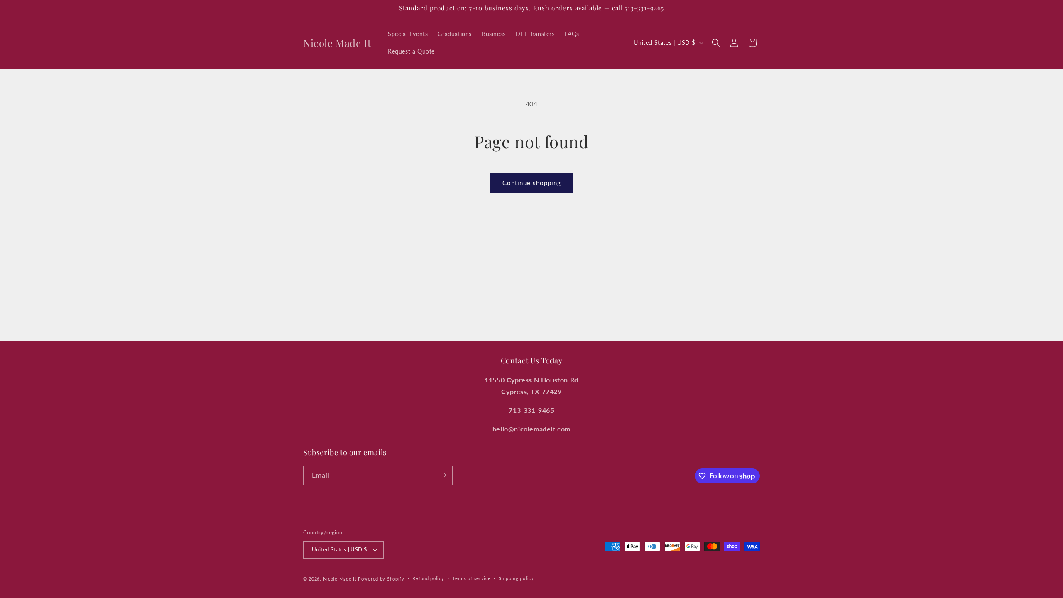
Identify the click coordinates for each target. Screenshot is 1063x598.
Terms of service (471, 578)
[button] (716, 43)
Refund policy (428, 578)
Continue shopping (531, 182)
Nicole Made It (340, 578)
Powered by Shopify (381, 578)
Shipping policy (516, 578)
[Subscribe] (443, 475)
